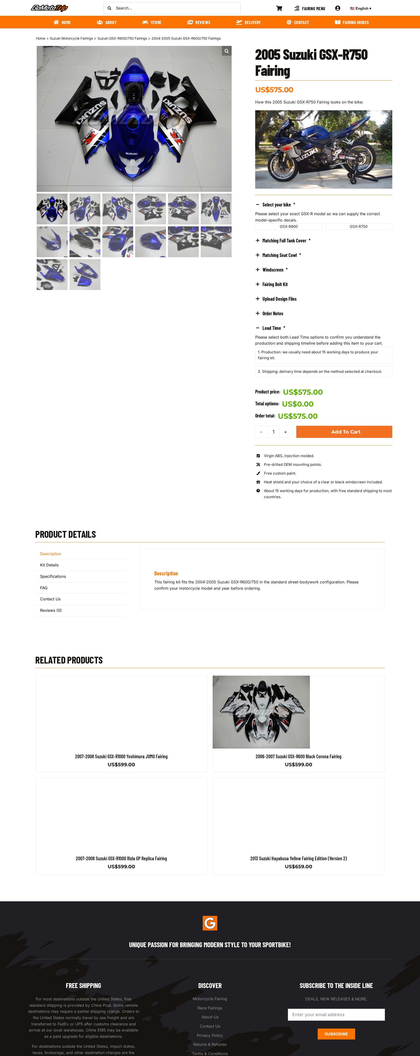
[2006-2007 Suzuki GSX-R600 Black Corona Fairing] (261, 678)
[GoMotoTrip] (49, 6)
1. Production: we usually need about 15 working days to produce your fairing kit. (318, 355)
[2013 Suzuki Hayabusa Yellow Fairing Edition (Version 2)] (261, 780)
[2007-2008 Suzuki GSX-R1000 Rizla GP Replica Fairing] (84, 780)
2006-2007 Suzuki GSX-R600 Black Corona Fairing (298, 756)
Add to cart (346, 432)
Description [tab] (50, 553)
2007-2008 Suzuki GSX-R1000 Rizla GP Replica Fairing (121, 858)
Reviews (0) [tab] (51, 610)
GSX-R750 (359, 226)
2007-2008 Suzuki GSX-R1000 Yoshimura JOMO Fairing (121, 756)
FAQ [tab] (43, 587)
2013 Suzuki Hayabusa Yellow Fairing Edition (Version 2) (298, 858)
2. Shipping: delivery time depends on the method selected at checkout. (320, 371)
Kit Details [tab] (49, 564)
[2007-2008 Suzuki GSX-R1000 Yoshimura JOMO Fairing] (84, 678)
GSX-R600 (289, 226)
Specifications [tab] (53, 576)
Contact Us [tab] (50, 598)
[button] (227, 51)
